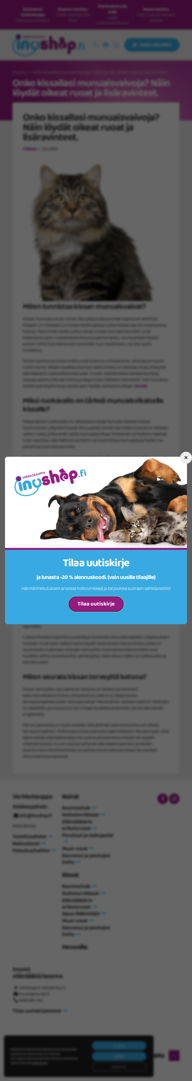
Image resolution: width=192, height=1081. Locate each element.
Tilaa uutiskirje (96, 603)
